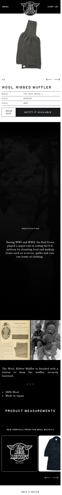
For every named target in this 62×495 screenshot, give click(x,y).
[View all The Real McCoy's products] (20, 454)
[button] (31, 45)
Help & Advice (30, 492)
